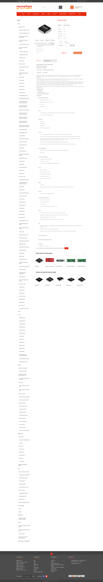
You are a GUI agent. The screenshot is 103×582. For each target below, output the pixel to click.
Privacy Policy (53, 568)
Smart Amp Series (23, 421)
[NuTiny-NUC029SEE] (81, 260)
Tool (79, 14)
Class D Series (22, 424)
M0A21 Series (22, 86)
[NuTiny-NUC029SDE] (71, 260)
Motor (54, 14)
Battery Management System (22, 465)
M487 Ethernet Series (23, 234)
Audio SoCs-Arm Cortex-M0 (24, 390)
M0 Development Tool (23, 67)
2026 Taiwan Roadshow (23, 541)
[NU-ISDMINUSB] (60, 260)
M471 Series (21, 231)
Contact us (53, 560)
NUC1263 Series (22, 202)
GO (66, 248)
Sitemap (52, 571)
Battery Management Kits (23, 502)
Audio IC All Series (23, 371)
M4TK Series (21, 253)
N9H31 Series (21, 351)
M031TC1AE (68, 285)
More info (38, 60)
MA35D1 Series (22, 324)
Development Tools (23, 361)
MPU (28, 14)
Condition (61, 41)
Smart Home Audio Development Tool (22, 375)
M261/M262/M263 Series (24, 193)
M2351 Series (21, 199)
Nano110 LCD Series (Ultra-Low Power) (23, 114)
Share (42, 40)
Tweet (37, 40)
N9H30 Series (21, 348)
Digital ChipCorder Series (24, 396)
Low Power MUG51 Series (24, 33)
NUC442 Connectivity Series (23, 263)
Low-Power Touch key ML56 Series (23, 37)
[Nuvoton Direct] (27, 7)
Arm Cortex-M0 (21, 63)
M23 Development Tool (24, 179)
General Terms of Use (55, 563)
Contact (64, 38)
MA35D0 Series (22, 317)
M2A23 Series (22, 214)
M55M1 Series (22, 299)
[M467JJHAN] (39, 279)
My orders (20, 560)
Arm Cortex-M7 (21, 305)
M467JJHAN (37, 285)
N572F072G (37, 266)
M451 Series (21, 256)
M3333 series (21, 287)
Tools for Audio (21, 490)
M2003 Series (21, 211)
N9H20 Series (21, 342)
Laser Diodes (62, 14)
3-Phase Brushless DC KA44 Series (24, 526)
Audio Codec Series (23, 406)
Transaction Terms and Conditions (57, 567)
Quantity (61, 43)
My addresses (20, 565)
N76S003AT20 (58, 285)
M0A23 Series (22, 89)
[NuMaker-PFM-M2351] (50, 260)
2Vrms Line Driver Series (24, 430)
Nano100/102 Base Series (24, 98)
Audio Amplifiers (21, 418)
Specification (48, 60)
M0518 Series (21, 164)
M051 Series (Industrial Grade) (24, 155)
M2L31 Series (21, 208)
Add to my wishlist (39, 49)
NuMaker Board (22, 484)
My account (19, 557)
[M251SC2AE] (50, 279)
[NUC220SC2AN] (81, 279)
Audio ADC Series (22, 409)
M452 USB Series (22, 269)
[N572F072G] (39, 260)
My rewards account (22, 569)
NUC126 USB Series (23, 144)
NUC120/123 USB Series (24, 138)
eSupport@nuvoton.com (76, 563)
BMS (49, 14)
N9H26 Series (21, 345)
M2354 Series (21, 189)
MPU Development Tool (24, 358)
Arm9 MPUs (21, 336)
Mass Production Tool (23, 487)
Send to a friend (39, 51)
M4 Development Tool (23, 220)
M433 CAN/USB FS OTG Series (23, 280)
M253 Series (21, 186)
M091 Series (21, 70)
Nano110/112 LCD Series (24, 110)
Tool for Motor (21, 499)
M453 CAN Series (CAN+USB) (22, 273)
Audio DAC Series (22, 412)
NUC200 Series (22, 135)
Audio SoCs (20, 382)
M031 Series (21, 77)
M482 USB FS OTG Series (24, 247)
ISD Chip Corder (21, 393)
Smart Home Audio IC (22, 368)
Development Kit (22, 496)
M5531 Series (21, 302)
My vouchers (20, 568)
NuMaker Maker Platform (24, 439)
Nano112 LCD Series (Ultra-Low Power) (23, 118)
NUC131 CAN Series (23, 167)
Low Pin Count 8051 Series (23, 48)
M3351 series (21, 293)
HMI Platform (22, 455)
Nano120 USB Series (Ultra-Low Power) (23, 122)
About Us (52, 561)
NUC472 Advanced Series (24, 266)
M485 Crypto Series (23, 237)
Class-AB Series (22, 427)
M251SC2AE (47, 285)
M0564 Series (21, 173)
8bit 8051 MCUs (21, 27)
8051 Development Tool (24, 30)
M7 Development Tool (23, 308)
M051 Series (21, 148)
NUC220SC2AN (80, 285)
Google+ (47, 40)
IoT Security (20, 446)
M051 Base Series (22, 151)
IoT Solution (21, 436)
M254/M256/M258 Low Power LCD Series (23, 183)
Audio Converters (22, 403)
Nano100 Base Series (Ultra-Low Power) (23, 102)
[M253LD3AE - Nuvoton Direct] (18, 14)
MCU (23, 14)
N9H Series (21, 339)
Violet (19, 508)
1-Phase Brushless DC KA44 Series (24, 530)
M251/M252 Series (23, 196)
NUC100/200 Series (23, 129)
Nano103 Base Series (23, 95)
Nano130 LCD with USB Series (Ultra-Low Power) (24, 126)
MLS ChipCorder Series (23, 399)
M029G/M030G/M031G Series (23, 74)
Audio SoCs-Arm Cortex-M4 (24, 386)
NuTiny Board (22, 481)
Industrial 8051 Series (23, 51)
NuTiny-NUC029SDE (70, 266)
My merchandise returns (22, 562)
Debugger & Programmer (24, 474)
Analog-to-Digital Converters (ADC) (22, 519)
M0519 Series (21, 170)
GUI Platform (21, 452)
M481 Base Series (22, 250)
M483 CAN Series (22, 244)
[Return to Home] (18, 17)
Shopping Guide (54, 570)
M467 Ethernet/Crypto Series (23, 228)
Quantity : (61, 45)
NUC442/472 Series (23, 259)
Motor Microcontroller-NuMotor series (23, 537)
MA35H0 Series (22, 330)
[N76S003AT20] (60, 279)
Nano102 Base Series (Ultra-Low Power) (23, 106)
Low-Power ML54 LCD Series (23, 41)
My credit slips (21, 563)
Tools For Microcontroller (23, 471)
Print (37, 53)
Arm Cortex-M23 (21, 176)
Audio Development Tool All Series (24, 379)
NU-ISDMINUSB (59, 266)
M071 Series (21, 83)
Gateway (21, 443)
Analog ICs (36, 14)
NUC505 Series (22, 276)
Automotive (20, 458)
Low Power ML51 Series (24, 44)
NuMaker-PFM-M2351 (49, 266)
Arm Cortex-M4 (21, 217)
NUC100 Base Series (23, 132)
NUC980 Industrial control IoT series (23, 355)
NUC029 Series (22, 92)
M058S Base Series (23, 158)
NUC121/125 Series (23, 141)
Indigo (19, 511)
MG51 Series (21, 60)
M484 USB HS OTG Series (24, 241)
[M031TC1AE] (71, 279)
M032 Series (21, 80)
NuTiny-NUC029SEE (81, 266)
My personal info (21, 566)
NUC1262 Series (22, 205)
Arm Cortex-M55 (21, 296)
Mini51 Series (22, 161)
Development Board (23, 477)
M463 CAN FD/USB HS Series (23, 224)
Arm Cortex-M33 (21, 284)
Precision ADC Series (23, 415)
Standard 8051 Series (23, 54)
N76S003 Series (22, 57)
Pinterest (52, 40)
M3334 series (21, 290)
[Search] (60, 7)
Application (72, 14)
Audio (43, 14)
